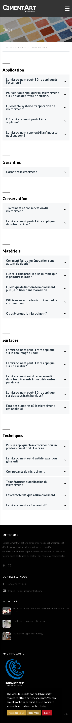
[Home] (19, 8)
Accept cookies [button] (16, 712)
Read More (33, 712)
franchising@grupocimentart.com (25, 590)
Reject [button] (47, 712)
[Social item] (4, 565)
